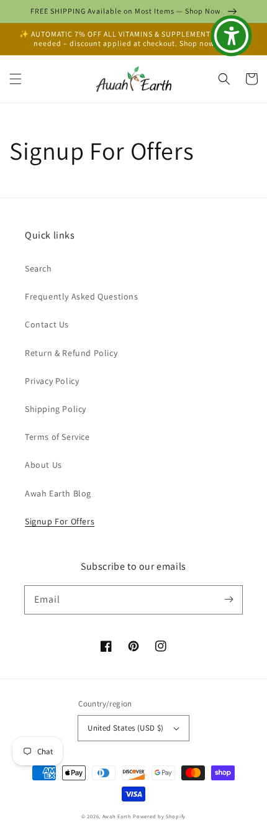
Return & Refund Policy (71, 352)
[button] (15, 79)
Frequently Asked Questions (81, 296)
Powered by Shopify (159, 816)
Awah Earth (117, 816)
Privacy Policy (52, 380)
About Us (43, 464)
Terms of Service (57, 436)
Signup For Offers (59, 521)
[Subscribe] (228, 599)
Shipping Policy (55, 408)
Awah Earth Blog (58, 493)
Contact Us (47, 324)
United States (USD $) (125, 728)
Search (38, 268)
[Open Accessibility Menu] (231, 36)
